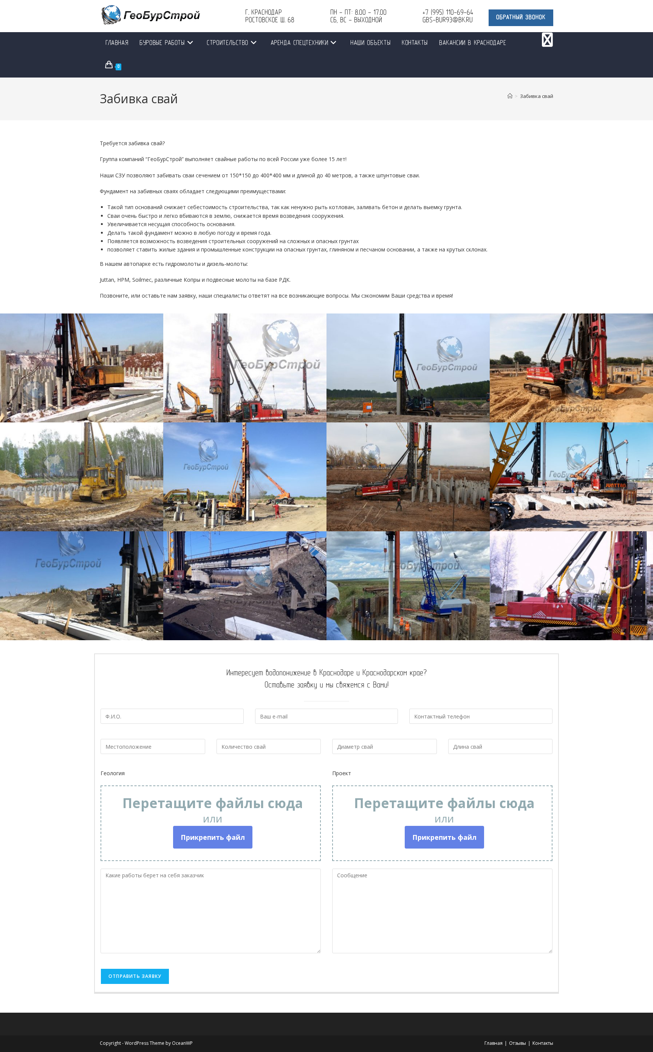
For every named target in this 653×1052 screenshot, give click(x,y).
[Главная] (510, 96)
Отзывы (517, 1043)
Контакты (542, 1043)
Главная (493, 1043)
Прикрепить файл (213, 837)
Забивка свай (536, 96)
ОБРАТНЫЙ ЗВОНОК (521, 18)
